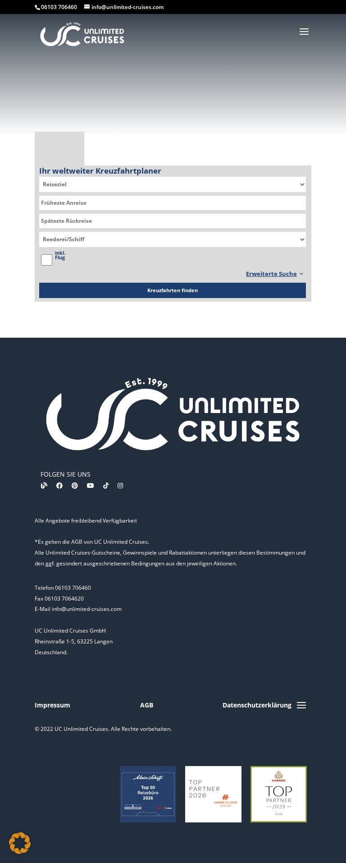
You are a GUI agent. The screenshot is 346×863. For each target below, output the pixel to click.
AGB (146, 705)
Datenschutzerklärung (257, 705)
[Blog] (44, 485)
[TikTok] (106, 485)
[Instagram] (120, 485)
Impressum (52, 705)
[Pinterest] (75, 485)
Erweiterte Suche (271, 274)
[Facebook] (59, 485)
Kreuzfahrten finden (172, 290)
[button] (20, 843)
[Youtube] (90, 485)
